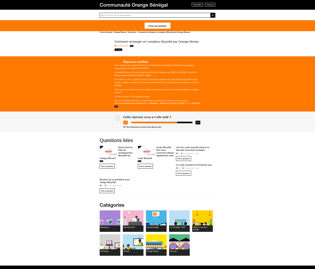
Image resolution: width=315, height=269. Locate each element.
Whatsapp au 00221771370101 (172, 103)
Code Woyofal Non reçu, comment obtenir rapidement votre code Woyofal (156, 152)
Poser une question (157, 25)
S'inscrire (210, 5)
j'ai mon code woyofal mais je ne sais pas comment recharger (192, 148)
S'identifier (197, 5)
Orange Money (122, 46)
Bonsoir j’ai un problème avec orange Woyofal (115, 181)
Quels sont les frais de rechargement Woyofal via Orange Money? (116, 152)
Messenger (154, 103)
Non (198, 122)
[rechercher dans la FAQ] (212, 15)
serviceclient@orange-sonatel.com (132, 103)
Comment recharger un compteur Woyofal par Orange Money (156, 41)
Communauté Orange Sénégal (134, 5)
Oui (125, 122)
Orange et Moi (119, 68)
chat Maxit (196, 103)
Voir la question (107, 166)
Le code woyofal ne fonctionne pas (194, 164)
